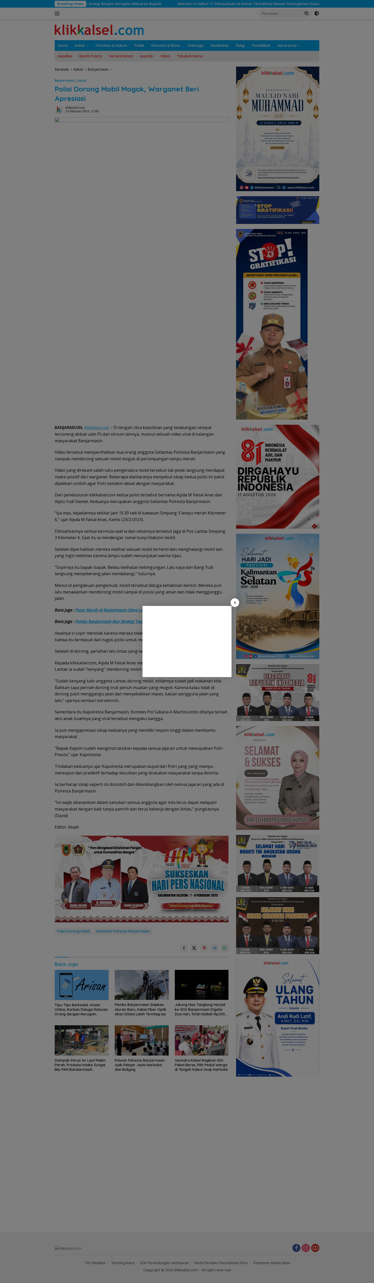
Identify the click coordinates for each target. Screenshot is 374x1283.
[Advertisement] (187, 641)
